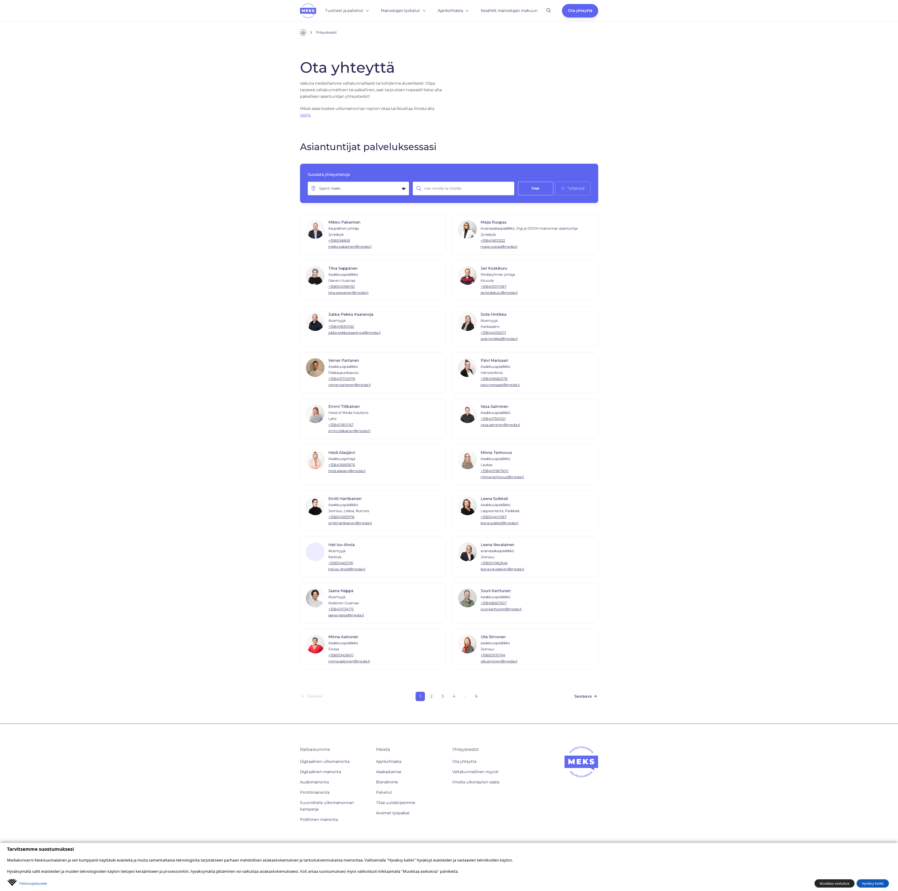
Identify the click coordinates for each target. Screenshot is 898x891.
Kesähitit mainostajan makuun (509, 10)
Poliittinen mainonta (319, 819)
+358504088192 (341, 287)
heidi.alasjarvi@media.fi (347, 471)
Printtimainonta (315, 792)
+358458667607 (494, 603)
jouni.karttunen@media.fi (501, 609)
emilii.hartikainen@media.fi (350, 523)
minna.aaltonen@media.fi (349, 661)
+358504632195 (340, 563)
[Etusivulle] (308, 10)
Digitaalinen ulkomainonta (325, 761)
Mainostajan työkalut (400, 10)
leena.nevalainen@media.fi (502, 569)
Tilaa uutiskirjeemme (395, 802)
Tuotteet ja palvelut (344, 10)
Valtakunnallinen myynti (475, 772)
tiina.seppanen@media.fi (348, 293)
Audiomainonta (314, 782)
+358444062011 (493, 333)
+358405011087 (494, 287)
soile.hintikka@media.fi (499, 339)
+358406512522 (493, 241)
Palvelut (384, 792)
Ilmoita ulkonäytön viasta (475, 782)
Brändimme (387, 782)
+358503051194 (493, 655)
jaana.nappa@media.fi (346, 615)
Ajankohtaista (450, 10)
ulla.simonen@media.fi (499, 661)
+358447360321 (493, 419)
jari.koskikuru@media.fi (499, 293)
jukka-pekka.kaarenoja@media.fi (354, 333)
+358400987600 (494, 471)
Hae (536, 188)
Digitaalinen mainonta (320, 772)
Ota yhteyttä (580, 10)
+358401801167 (341, 425)
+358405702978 (341, 379)
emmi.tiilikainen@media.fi (349, 431)
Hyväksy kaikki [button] (873, 883)
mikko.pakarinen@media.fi (350, 247)
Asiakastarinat (389, 772)
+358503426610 (341, 655)
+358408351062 (341, 327)
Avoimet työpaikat (393, 813)
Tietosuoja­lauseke (33, 883)
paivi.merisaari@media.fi (500, 385)
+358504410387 (494, 517)
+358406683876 (341, 465)
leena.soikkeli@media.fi (499, 523)
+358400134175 (341, 609)
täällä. (305, 115)
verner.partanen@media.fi (349, 385)
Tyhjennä (576, 188)
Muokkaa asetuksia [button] (834, 883)
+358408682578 (494, 379)
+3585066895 (339, 241)
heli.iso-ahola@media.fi (347, 569)
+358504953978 (341, 517)
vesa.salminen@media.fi (500, 425)
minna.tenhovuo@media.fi (502, 477)
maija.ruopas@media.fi (499, 247)
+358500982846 (494, 563)
